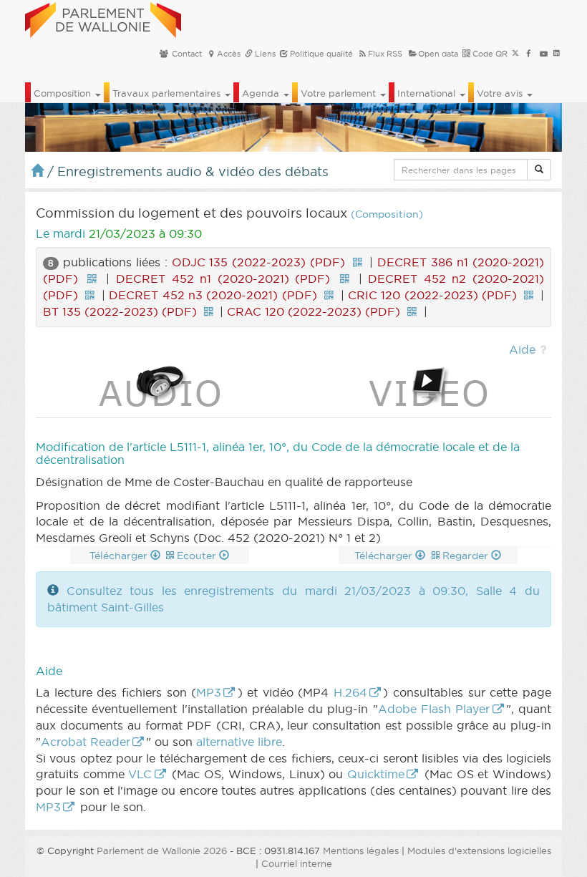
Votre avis (501, 93)
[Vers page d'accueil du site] (103, 18)
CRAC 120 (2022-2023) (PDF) (313, 311)
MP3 (208, 692)
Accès (229, 54)
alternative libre (239, 742)
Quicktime (375, 774)
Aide (522, 349)
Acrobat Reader (85, 742)
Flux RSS (385, 54)
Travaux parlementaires (167, 93)
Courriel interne (296, 863)
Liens (264, 54)
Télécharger (119, 555)
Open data (438, 54)
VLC (140, 774)
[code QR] (357, 262)
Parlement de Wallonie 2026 (162, 850)
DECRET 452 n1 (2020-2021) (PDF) (223, 278)
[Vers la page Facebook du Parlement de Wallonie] (528, 53)
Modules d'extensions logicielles (479, 850)
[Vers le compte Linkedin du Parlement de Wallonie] (556, 53)
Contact (186, 54)
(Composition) (387, 214)
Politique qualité (320, 54)
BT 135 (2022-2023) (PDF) (120, 311)
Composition (64, 93)
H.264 (350, 692)
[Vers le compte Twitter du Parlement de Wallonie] (515, 53)
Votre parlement (340, 93)
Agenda (262, 93)
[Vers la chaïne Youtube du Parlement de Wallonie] (543, 53)
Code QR (489, 54)
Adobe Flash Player (434, 709)
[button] (539, 169)
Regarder (466, 555)
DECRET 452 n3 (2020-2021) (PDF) (212, 295)
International (427, 93)
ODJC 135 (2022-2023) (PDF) (259, 262)
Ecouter (198, 555)
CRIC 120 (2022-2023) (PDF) (432, 295)
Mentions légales (361, 850)
